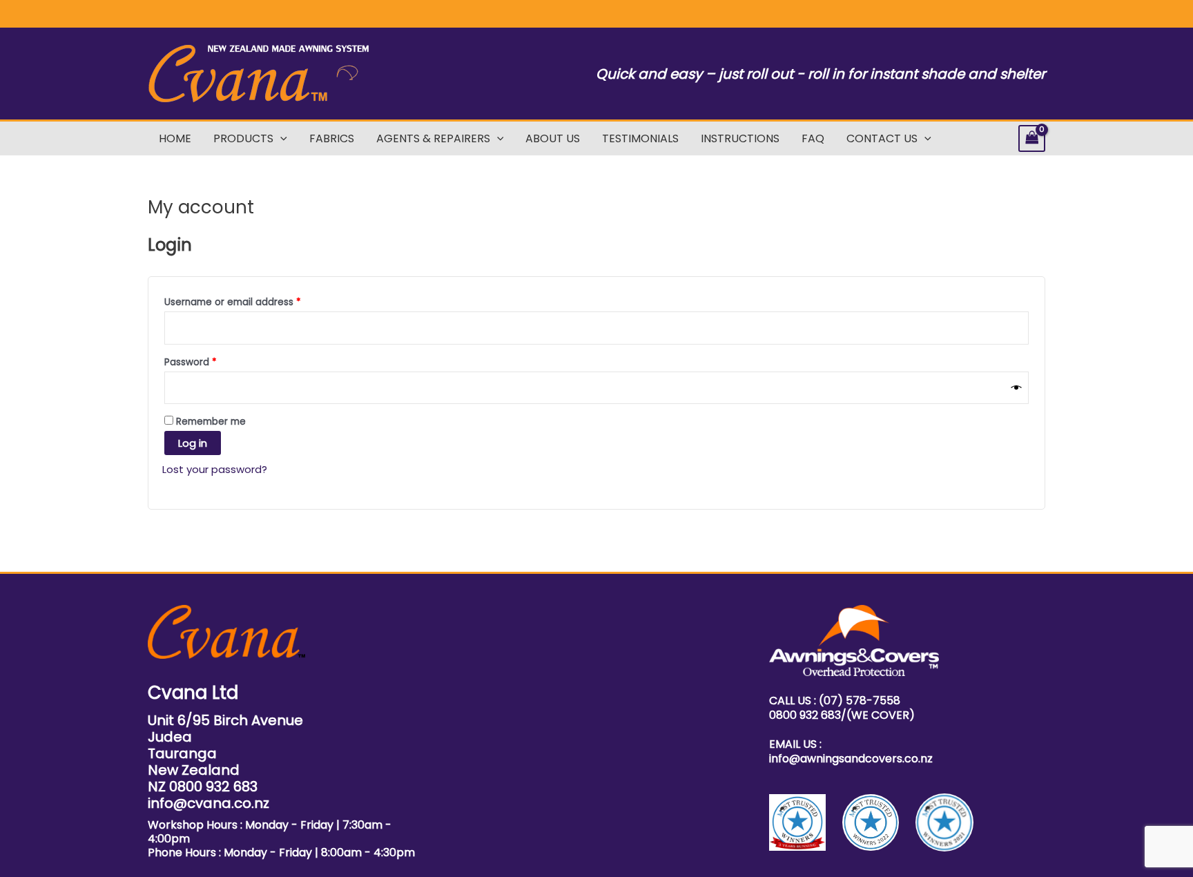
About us (552, 138)
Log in (192, 443)
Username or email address (253, 302)
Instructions (740, 138)
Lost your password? (214, 469)
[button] (280, 138)
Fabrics (331, 138)
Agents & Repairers (433, 138)
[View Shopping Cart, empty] (1032, 138)
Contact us (882, 138)
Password (211, 362)
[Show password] (1016, 388)
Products (243, 138)
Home (175, 138)
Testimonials (640, 138)
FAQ (813, 138)
